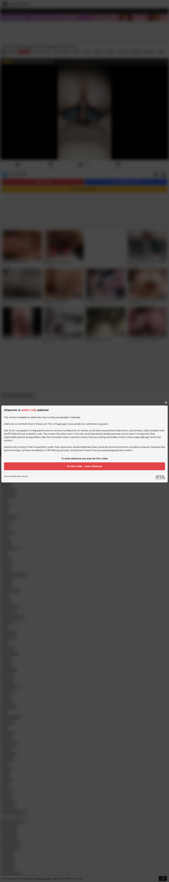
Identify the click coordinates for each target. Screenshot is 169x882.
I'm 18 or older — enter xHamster (84, 466)
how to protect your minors (16, 476)
